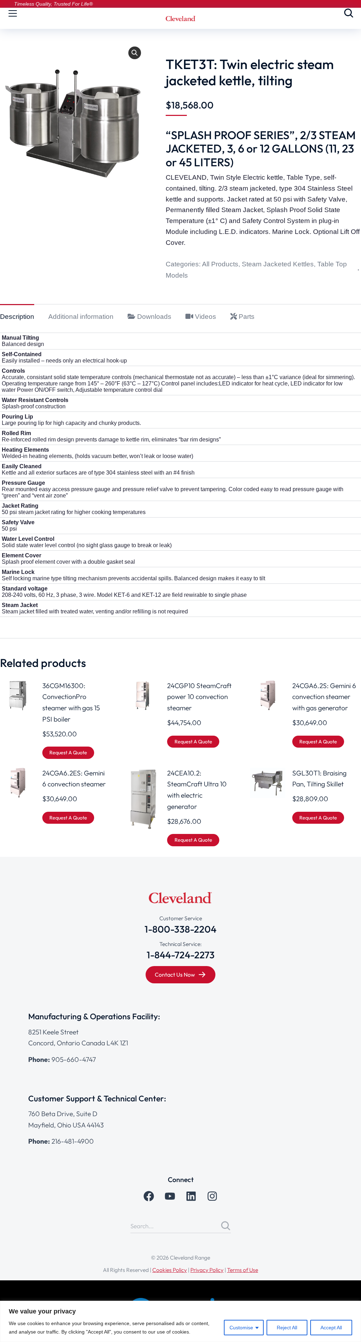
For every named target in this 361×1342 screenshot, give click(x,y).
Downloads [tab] (153, 316)
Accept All (331, 1327)
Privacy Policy (207, 1269)
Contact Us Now (175, 974)
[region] (180, 1321)
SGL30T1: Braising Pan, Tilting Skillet (319, 778)
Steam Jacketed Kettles (278, 264)
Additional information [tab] (81, 316)
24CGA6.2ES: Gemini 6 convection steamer (74, 778)
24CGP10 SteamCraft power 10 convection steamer (199, 696)
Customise (241, 1327)
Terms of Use (242, 1269)
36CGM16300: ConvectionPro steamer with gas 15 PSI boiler (71, 702)
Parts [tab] (246, 316)
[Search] (225, 1225)
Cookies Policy (169, 1269)
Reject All (287, 1327)
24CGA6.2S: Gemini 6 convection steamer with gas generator (324, 696)
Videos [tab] (204, 316)
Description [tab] (17, 316)
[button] (134, 53)
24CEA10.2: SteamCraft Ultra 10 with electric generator (197, 790)
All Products (220, 264)
